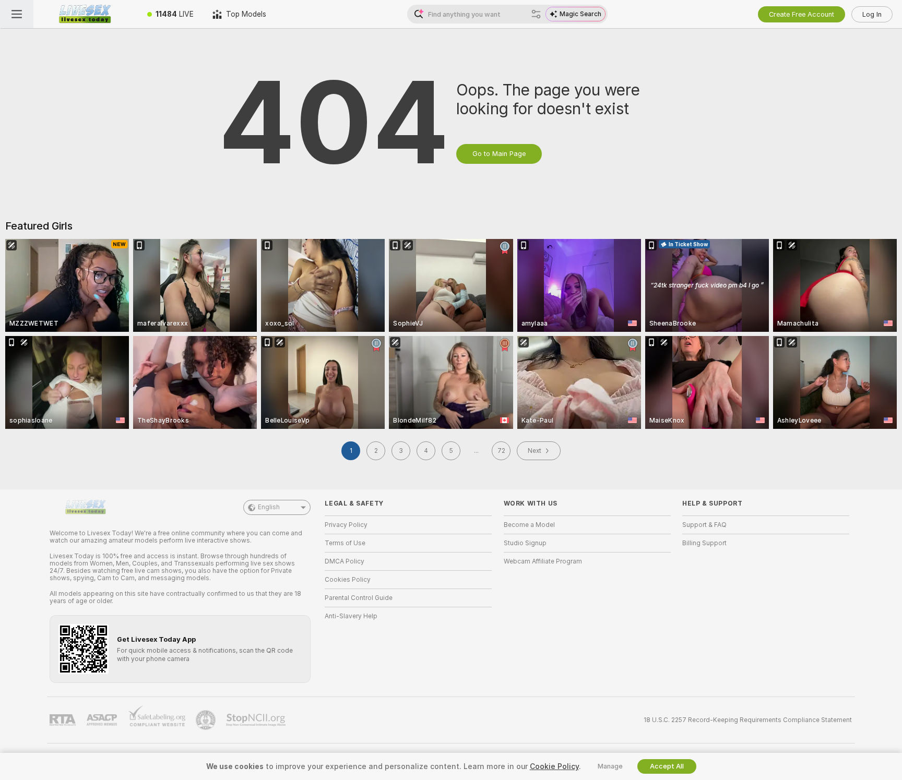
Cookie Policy (554, 766)
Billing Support (704, 543)
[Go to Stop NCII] (257, 720)
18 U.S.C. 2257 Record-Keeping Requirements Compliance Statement (748, 720)
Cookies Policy (348, 579)
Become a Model (529, 525)
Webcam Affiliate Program (543, 561)
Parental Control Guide (359, 598)
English (269, 507)
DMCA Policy (344, 561)
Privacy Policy (346, 525)
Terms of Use (345, 543)
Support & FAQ (704, 525)
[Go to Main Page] (85, 14)
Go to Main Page (499, 154)
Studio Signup (525, 543)
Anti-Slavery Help (351, 616)
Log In (872, 14)
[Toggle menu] (16, 14)
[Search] (536, 14)
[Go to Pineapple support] (207, 720)
